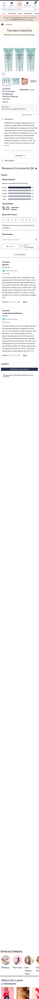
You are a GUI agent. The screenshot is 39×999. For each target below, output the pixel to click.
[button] (4, 4)
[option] (19, 18)
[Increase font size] (34, 114)
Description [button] (8, 119)
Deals (4, 13)
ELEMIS (5, 102)
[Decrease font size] (37, 114)
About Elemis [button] (9, 161)
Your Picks (12, 13)
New (20, 13)
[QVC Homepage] (2, 24)
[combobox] (17, 9)
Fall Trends (28, 13)
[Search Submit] (35, 9)
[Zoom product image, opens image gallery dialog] (3, 74)
